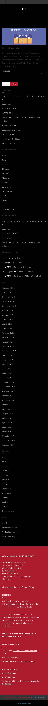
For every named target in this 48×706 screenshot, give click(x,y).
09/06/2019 (6, 71)
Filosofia (5, 178)
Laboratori (6, 187)
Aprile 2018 (7, 369)
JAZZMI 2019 (7, 113)
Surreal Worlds (10, 48)
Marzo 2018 (7, 373)
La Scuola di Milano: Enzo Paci (27, 276)
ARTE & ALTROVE (10, 108)
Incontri (5, 182)
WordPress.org (8, 536)
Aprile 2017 (7, 422)
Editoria (5, 169)
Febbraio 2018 (8, 377)
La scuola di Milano (22, 267)
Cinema (5, 164)
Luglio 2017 (7, 409)
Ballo (4, 160)
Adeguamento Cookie (11, 587)
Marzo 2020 (7, 104)
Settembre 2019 (9, 306)
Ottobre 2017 (8, 395)
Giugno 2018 (7, 360)
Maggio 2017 (7, 418)
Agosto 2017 (7, 404)
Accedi (4, 523)
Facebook (34, 697)
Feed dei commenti (10, 532)
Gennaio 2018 (8, 382)
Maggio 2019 (7, 319)
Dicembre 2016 (8, 440)
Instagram (41, 697)
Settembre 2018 (9, 351)
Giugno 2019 (7, 315)
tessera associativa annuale (25, 651)
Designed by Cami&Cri (24, 703)
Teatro (5, 205)
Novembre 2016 (9, 445)
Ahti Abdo (17, 262)
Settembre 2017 (9, 400)
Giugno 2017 (7, 413)
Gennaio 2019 (8, 337)
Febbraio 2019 (8, 333)
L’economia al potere (11, 130)
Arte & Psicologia (9, 125)
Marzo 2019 (7, 328)
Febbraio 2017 (8, 431)
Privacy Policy (28, 587)
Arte (4, 155)
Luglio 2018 (7, 355)
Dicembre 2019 (8, 297)
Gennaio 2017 (8, 436)
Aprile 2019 (7, 324)
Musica (5, 200)
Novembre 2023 (9, 288)
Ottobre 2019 (8, 301)
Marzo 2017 (7, 427)
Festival (5, 173)
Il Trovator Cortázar (11, 139)
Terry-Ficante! (8, 134)
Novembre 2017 (9, 391)
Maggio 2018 (7, 364)
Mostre (5, 196)
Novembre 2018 (9, 342)
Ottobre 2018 (8, 346)
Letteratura (7, 191)
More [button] (42, 74)
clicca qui (31, 661)
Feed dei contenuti (10, 527)
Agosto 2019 (7, 310)
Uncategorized (8, 209)
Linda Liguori (7, 271)
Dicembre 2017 (8, 386)
